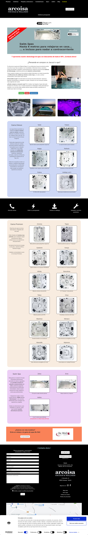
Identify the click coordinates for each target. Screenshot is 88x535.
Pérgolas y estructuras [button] (27, 1)
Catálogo (21, 93)
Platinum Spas (23, 66)
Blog (59, 1)
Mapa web (65, 490)
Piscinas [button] (8, 1)
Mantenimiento (34, 93)
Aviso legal (65, 492)
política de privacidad (28, 490)
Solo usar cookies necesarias (77, 523)
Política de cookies (65, 494)
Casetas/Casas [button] (39, 1)
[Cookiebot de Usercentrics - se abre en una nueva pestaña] (9, 532)
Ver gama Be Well (25, 436)
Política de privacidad (65, 496)
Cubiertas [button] (15, 1)
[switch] (40, 532)
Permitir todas (76, 518)
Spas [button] (47, 1)
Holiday (27, 93)
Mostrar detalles (73, 532)
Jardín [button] (53, 1)
